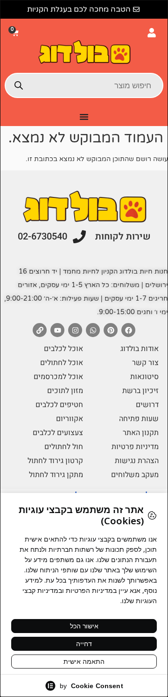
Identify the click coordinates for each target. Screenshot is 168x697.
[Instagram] (75, 330)
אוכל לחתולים (61, 362)
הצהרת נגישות (137, 460)
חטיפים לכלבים (59, 404)
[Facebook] (128, 330)
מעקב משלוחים (135, 474)
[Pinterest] (111, 330)
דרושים (147, 404)
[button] (16, 32)
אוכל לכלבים (63, 348)
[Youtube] (57, 330)
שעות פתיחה (139, 418)
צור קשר (145, 362)
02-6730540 (42, 236)
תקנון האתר (141, 432)
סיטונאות (144, 376)
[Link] (40, 330)
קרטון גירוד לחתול (55, 460)
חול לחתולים (63, 446)
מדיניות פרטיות (135, 446)
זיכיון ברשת (140, 390)
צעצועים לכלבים (58, 432)
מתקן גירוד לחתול (56, 474)
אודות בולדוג (139, 348)
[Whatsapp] (93, 330)
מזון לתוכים (65, 390)
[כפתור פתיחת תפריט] (84, 116)
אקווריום (69, 418)
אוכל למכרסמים (58, 376)
